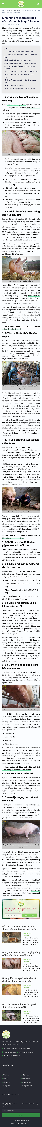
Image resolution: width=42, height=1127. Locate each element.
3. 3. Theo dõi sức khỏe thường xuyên (17, 60)
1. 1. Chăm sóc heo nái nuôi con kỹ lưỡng (18, 51)
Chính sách (28, 1124)
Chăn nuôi (9, 10)
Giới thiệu (13, 1124)
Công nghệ (26, 1078)
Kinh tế (5, 1078)
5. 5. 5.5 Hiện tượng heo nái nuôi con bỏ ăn (20, 89)
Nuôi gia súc (17, 10)
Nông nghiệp (26, 1082)
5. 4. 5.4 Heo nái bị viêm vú (14, 85)
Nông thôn (7, 1086)
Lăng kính (6, 1082)
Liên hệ (20, 1124)
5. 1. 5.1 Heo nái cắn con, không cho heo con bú (21, 71)
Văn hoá (6, 1075)
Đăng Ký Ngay (29, 915)
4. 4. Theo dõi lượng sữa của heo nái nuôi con (20, 63)
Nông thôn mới (27, 1086)
